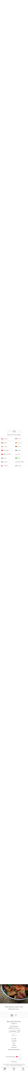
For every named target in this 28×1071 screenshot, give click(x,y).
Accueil (14, 1038)
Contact (14, 1047)
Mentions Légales (14, 1049)
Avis (14, 1043)
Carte (14, 1045)
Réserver (5, 1070)
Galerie (14, 1041)
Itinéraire (23, 1070)
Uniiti (15, 1061)
